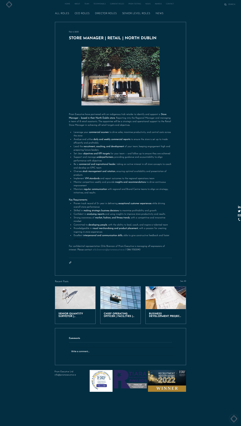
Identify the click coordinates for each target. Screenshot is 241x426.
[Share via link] (70, 262)
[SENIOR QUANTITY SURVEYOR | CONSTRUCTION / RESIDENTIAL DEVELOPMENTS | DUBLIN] (75, 297)
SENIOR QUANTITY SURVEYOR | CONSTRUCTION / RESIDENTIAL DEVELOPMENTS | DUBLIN (70, 315)
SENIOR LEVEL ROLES (136, 13)
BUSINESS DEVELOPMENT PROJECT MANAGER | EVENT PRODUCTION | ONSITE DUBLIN (165, 315)
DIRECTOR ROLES (106, 13)
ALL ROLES (62, 13)
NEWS (159, 13)
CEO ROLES (82, 13)
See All (183, 281)
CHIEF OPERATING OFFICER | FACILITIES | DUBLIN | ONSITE (118, 315)
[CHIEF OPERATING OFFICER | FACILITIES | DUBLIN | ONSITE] (120, 297)
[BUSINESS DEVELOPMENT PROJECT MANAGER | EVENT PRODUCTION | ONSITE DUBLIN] (166, 297)
